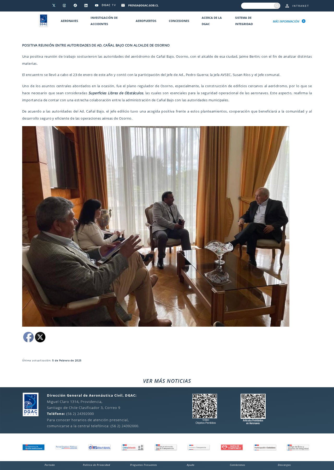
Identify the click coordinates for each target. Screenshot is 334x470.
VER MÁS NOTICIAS (167, 380)
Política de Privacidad (96, 465)
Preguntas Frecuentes (143, 465)
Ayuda (190, 465)
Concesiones (179, 21)
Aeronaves (69, 21)
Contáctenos (237, 465)
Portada (50, 465)
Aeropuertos (146, 21)
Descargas (284, 465)
